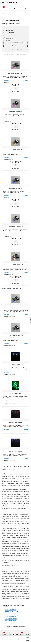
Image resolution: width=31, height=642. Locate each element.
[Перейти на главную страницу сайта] (13, 2)
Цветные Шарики (10, 32)
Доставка (15, 634)
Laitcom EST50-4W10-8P (15, 111)
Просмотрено (21, 640)
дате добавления (21, 54)
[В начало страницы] (27, 639)
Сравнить (4, 640)
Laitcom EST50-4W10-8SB (15, 307)
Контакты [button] (4, 8)
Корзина (27, 8)
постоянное (9, 38)
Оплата (9, 634)
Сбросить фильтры (16, 49)
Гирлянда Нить (10, 30)
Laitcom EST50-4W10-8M (16, 226)
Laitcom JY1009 (15, 364)
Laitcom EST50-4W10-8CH (15, 150)
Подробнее (6, 80)
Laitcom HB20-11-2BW (15, 451)
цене (12, 54)
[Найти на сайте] (27, 14)
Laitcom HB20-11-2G (15, 393)
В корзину (15, 91)
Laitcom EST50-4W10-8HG (15, 265)
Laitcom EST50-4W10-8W (16, 335)
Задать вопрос (30, 321)
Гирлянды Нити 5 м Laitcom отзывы (16, 626)
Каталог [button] (4, 634)
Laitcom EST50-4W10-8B (15, 188)
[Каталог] (3, 2)
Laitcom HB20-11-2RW (15, 422)
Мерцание (9, 40)
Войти (15, 8)
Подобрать (15, 46)
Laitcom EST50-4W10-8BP (15, 73)
